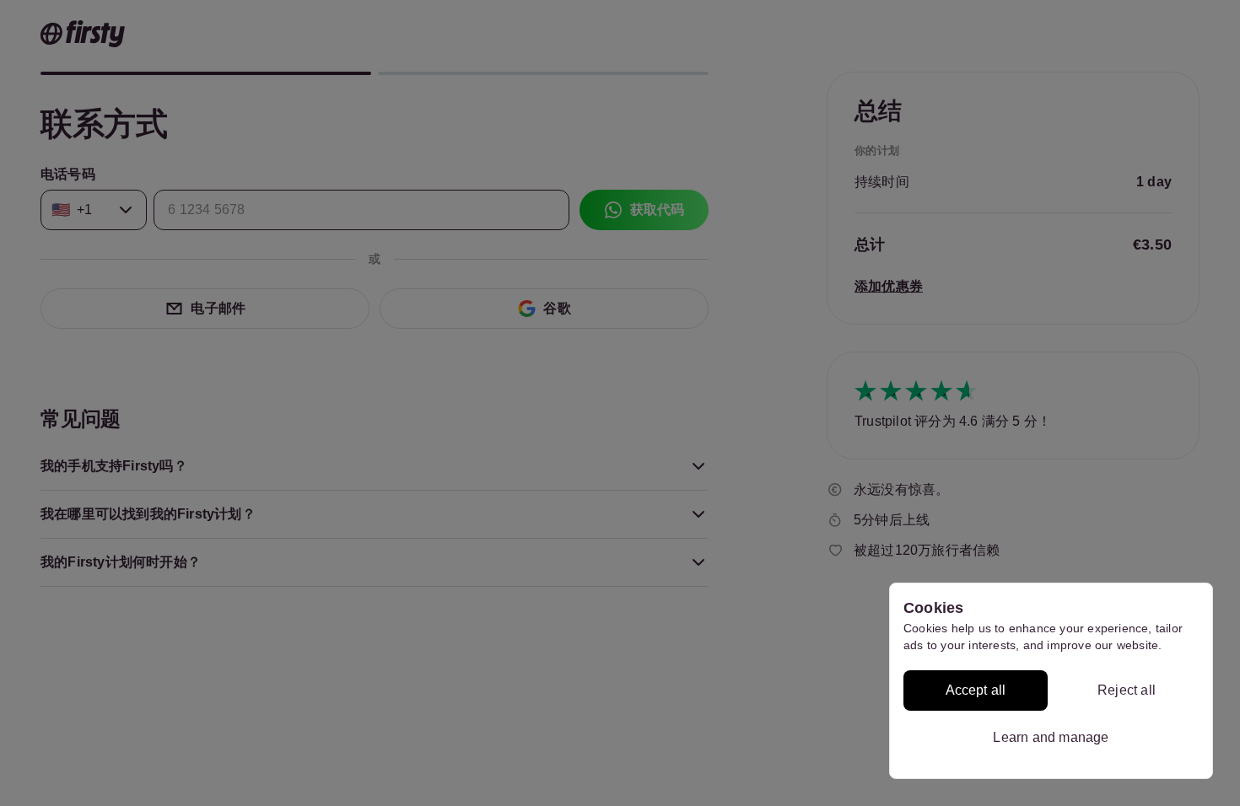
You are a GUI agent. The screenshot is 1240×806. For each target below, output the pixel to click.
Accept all (976, 690)
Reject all (1126, 690)
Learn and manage (1050, 737)
